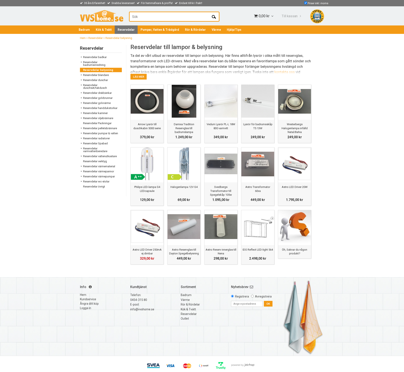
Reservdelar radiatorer (96, 138)
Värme (216, 29)
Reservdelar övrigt (94, 186)
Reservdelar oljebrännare (98, 118)
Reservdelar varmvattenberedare (95, 150)
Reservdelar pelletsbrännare (100, 128)
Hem (83, 38)
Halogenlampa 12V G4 (184, 187)
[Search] (214, 16)
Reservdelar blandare (96, 75)
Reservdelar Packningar (97, 123)
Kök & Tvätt (104, 29)
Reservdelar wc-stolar (96, 181)
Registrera (242, 296)
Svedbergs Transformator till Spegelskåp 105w (221, 190)
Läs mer (138, 76)
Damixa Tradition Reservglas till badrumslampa (184, 128)
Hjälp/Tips (234, 29)
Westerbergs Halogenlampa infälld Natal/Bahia (295, 128)
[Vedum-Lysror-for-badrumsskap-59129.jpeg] (257, 101)
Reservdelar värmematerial (99, 166)
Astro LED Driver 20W (295, 187)
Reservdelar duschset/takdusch (95, 86)
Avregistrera (263, 296)
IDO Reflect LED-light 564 (258, 249)
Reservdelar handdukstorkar (100, 108)
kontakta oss (284, 72)
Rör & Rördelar (195, 29)
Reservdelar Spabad (95, 143)
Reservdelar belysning (118, 38)
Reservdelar (126, 29)
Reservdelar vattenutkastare (100, 156)
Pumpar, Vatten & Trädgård (160, 29)
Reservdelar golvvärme (97, 103)
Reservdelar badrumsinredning (94, 63)
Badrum (84, 29)
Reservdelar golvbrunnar (98, 98)
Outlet (185, 318)
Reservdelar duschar (95, 80)
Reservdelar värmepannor (98, 171)
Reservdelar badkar (95, 57)
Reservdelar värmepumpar (99, 176)
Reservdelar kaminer (95, 113)
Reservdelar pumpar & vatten (100, 133)
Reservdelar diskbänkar (97, 92)
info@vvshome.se (142, 309)
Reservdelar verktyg (95, 161)
